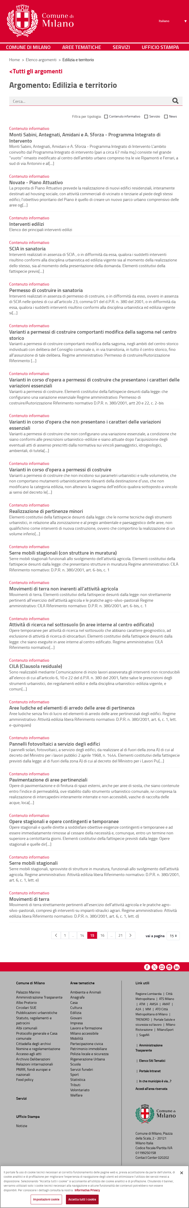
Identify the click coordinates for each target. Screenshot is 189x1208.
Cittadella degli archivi (33, 1043)
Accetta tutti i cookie (82, 1199)
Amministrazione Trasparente (39, 997)
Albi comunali (26, 1028)
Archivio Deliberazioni (33, 1059)
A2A (139, 1009)
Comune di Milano (28, 47)
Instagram (169, 967)
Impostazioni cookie (46, 1199)
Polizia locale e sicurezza (89, 1053)
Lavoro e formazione (86, 1028)
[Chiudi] (182, 1173)
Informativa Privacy (87, 1190)
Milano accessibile (84, 1033)
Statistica (77, 1079)
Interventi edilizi (26, 223)
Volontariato (79, 1089)
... (73, 935)
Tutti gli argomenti (37, 70)
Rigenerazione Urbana (87, 1059)
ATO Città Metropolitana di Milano (152, 1011)
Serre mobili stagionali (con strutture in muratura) (63, 552)
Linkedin (177, 967)
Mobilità (76, 1038)
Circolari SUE (26, 1007)
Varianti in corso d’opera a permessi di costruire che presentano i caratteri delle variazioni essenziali (94, 382)
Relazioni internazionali (34, 1064)
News (173, 116)
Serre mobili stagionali (33, 862)
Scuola (75, 1064)
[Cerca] (175, 101)
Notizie (21, 1125)
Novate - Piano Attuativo (36, 182)
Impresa (76, 1022)
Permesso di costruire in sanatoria (46, 290)
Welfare (76, 1095)
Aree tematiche (81, 47)
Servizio (154, 116)
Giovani (76, 1017)
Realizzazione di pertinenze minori (46, 511)
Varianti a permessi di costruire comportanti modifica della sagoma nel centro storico (93, 334)
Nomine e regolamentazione (38, 1048)
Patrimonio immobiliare (88, 1048)
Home (14, 59)
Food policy (24, 1079)
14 (82, 935)
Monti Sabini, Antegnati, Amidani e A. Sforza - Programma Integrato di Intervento (84, 137)
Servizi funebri (81, 1069)
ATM (142, 1004)
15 (92, 935)
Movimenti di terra (29, 898)
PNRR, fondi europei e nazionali (33, 1072)
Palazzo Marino (28, 992)
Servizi (121, 47)
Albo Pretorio (26, 1002)
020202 (163, 1157)
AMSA (154, 1004)
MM (148, 1009)
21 (120, 935)
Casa (74, 1002)
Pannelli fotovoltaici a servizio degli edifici (54, 743)
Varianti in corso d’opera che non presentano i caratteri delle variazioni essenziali (85, 424)
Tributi (75, 1084)
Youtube (162, 967)
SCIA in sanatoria (27, 248)
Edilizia (75, 1012)
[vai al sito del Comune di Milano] (40, 21)
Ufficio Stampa (160, 47)
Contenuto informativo (124, 116)
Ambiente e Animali (85, 992)
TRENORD (143, 1019)
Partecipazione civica (86, 1043)
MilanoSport (165, 1029)
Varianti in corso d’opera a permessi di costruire (60, 469)
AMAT (166, 1004)
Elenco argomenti (41, 59)
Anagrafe (77, 997)
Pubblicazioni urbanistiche (36, 1012)
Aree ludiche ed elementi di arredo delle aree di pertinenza (72, 707)
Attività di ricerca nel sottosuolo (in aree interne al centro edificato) (81, 624)
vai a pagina (155, 935)
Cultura (76, 1007)
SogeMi (144, 1034)
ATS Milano (166, 998)
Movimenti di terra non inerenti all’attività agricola (63, 588)
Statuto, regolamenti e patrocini (34, 1020)
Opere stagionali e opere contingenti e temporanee (64, 821)
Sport (74, 1074)
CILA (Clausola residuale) (35, 666)
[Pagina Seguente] (130, 935)
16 (102, 935)
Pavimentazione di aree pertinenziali (48, 779)
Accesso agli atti (28, 1053)
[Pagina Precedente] (56, 935)
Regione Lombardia (149, 993)
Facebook (147, 967)
